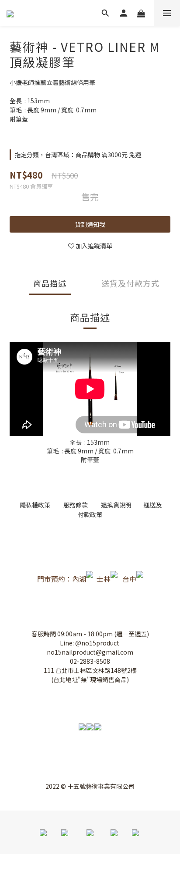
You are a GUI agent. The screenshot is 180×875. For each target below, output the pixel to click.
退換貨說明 (116, 504)
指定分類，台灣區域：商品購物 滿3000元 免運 (77, 154)
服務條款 (76, 504)
